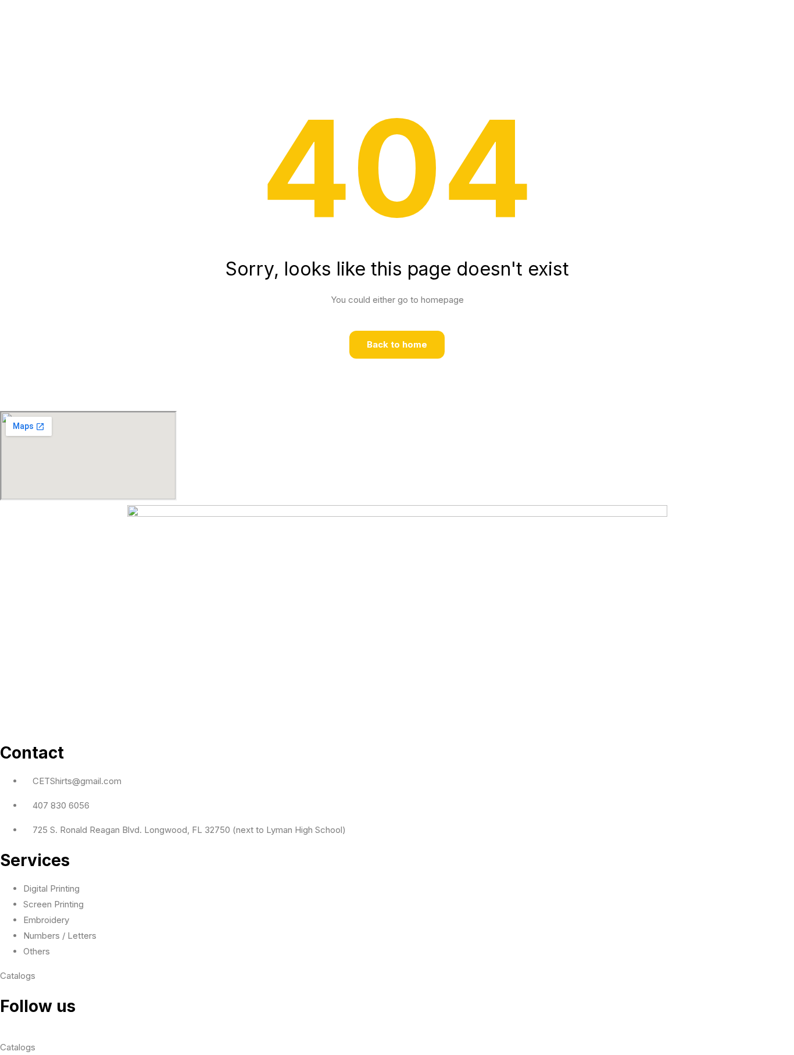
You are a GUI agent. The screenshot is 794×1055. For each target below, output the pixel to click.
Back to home (397, 344)
